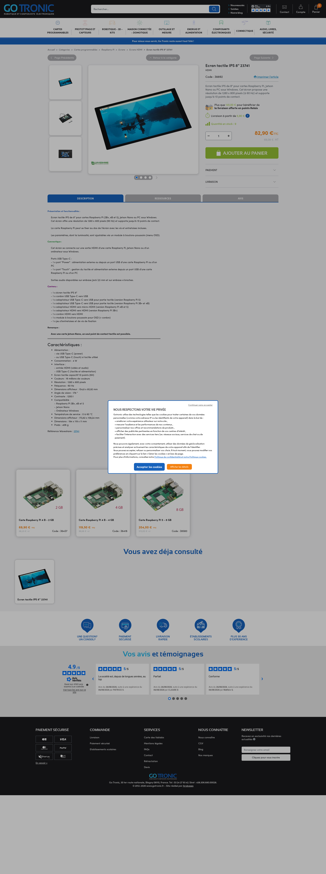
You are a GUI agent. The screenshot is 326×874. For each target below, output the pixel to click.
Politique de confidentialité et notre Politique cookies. (180, 456)
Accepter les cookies (149, 467)
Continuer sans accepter (200, 404)
